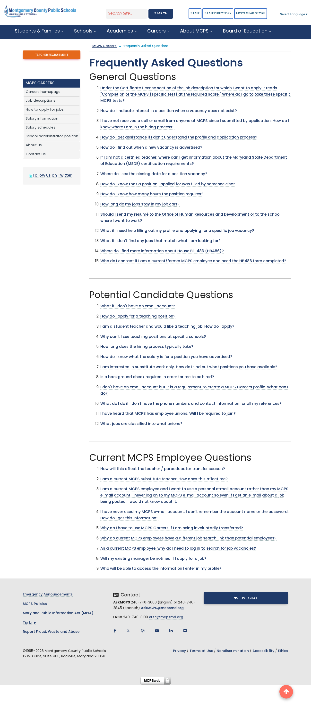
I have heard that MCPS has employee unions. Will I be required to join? (168, 414)
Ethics (283, 651)
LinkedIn (171, 630)
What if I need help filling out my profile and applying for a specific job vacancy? (177, 231)
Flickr (185, 630)
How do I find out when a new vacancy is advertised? (151, 148)
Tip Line (29, 623)
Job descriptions (40, 101)
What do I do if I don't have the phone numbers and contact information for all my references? (191, 404)
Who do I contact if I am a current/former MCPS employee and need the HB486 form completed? (193, 261)
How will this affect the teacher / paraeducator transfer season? (162, 469)
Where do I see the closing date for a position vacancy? (153, 174)
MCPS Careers (104, 46)
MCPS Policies (35, 604)
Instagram (142, 630)
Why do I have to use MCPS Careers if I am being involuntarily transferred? (171, 528)
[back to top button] (286, 692)
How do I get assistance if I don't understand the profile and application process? (178, 137)
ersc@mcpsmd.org (166, 617)
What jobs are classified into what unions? (141, 424)
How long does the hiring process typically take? (146, 347)
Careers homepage (43, 92)
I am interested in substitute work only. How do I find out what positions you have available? (188, 367)
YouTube (157, 630)
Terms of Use (201, 651)
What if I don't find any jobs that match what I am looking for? (160, 241)
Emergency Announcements (48, 594)
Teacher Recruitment (51, 55)
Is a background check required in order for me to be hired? (157, 377)
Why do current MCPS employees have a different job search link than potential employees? (188, 538)
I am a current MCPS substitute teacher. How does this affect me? (164, 479)
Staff (194, 13)
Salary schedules (40, 128)
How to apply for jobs (45, 110)
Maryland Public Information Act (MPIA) (58, 613)
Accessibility (263, 651)
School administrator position (52, 136)
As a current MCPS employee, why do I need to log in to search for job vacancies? (178, 549)
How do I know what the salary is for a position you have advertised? (166, 357)
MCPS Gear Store (250, 13)
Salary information (42, 119)
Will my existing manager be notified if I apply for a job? (153, 559)
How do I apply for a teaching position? (137, 316)
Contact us (36, 154)
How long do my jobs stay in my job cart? (140, 204)
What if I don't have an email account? (137, 306)
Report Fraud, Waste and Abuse (51, 632)
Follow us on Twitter (52, 176)
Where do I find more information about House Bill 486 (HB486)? (162, 251)
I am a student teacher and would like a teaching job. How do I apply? (167, 327)
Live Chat (249, 598)
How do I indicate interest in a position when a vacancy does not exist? (168, 111)
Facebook (114, 630)
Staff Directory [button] (218, 13)
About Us (34, 145)
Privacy (179, 651)
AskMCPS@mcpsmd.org (162, 608)
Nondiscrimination (233, 651)
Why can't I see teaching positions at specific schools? (153, 337)
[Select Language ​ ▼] (308, 14)
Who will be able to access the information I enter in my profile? (161, 569)
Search (160, 13)
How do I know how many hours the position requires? (151, 194)
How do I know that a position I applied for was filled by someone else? (167, 184)
